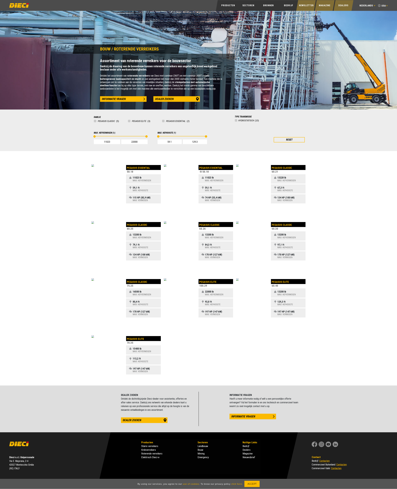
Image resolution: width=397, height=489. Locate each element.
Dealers (343, 5)
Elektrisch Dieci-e (150, 457)
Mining (201, 453)
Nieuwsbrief (249, 457)
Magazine (324, 5)
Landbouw (203, 446)
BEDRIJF (288, 5)
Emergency (203, 457)
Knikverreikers (148, 449)
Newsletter (306, 5)
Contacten (324, 460)
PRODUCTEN (228, 5)
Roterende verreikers (151, 453)
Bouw (200, 449)
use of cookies (191, 484)
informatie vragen (114, 99)
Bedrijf (246, 446)
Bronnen (268, 5)
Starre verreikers (149, 446)
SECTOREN (248, 5)
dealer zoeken (164, 99)
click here (236, 484)
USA (383, 5)
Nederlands (366, 5)
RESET (289, 139)
